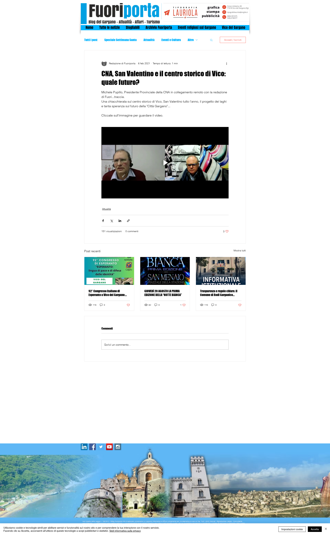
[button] (211, 39)
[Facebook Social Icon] (92, 446)
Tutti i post (90, 40)
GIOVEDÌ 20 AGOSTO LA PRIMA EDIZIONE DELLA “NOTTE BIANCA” (163, 293)
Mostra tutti (240, 250)
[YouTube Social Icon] (109, 446)
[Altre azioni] (226, 63)
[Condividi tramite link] (128, 220)
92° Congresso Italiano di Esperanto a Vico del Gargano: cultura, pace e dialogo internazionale (107, 293)
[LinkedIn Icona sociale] (84, 446)
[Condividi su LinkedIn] (120, 220)
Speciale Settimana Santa (120, 40)
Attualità (149, 40)
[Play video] (165, 162)
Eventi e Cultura (171, 40)
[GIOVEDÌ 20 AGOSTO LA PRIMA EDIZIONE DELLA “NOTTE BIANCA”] (165, 271)
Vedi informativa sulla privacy (125, 530)
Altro (191, 40)
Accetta (315, 529)
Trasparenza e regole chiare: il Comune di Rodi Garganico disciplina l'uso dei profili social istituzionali (220, 293)
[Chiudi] (326, 529)
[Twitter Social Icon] (101, 446)
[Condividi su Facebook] (103, 220)
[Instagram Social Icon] (117, 446)
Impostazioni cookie (292, 529)
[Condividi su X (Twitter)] (111, 220)
